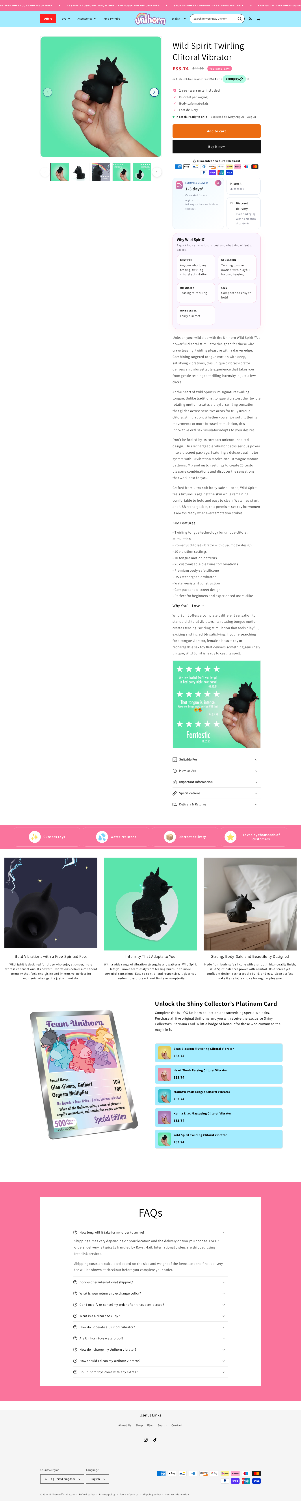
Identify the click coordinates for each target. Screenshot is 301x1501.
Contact (177, 1425)
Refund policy (87, 1494)
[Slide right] (154, 92)
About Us (125, 1425)
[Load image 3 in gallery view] (101, 172)
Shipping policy (152, 1494)
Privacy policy (107, 1494)
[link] (219, 1052)
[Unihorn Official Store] (150, 18)
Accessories (85, 18)
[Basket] (258, 19)
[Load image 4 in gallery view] (121, 172)
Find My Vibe (112, 18)
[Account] (250, 19)
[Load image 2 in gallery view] (80, 172)
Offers (48, 18)
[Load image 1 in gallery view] (60, 172)
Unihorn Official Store (62, 1494)
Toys (63, 18)
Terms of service (129, 1494)
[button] (217, 759)
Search (162, 1425)
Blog (150, 1425)
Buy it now (216, 147)
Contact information (177, 1494)
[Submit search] (239, 19)
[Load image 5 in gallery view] (142, 172)
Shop (139, 1425)
